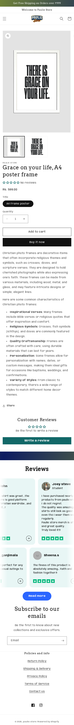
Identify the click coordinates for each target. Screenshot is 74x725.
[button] (4, 19)
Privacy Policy (37, 676)
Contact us (37, 691)
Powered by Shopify (48, 722)
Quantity (8, 212)
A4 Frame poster (18, 203)
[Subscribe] (63, 640)
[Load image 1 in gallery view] (14, 146)
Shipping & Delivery (36, 668)
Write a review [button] (36, 440)
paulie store (29, 722)
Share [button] (11, 405)
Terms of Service (37, 683)
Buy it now (37, 242)
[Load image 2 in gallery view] (36, 146)
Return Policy (37, 661)
